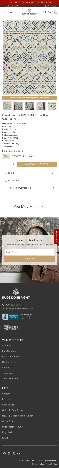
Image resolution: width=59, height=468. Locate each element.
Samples (6, 367)
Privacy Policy (38, 464)
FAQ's (5, 437)
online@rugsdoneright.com (19, 308)
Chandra (13, 129)
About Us (7, 345)
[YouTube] (18, 453)
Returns (6, 399)
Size (6, 156)
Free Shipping (9, 351)
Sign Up (29, 258)
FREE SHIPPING (45, 2)
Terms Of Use (51, 464)
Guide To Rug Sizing (12, 410)
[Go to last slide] (6, 59)
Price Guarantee (10, 356)
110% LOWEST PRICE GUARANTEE (22, 2)
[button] (5, 12)
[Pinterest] (14, 453)
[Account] (11, 12)
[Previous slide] (6, 211)
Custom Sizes (9, 362)
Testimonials (8, 373)
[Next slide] (52, 59)
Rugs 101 (7, 432)
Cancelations (9, 404)
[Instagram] (9, 453)
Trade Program (10, 378)
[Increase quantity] (13, 164)
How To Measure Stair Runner (17, 415)
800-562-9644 (13, 304)
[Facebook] (4, 453)
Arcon (14, 135)
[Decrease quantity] (4, 164)
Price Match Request (12, 426)
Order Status (8, 421)
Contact (6, 393)
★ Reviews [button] (56, 236)
